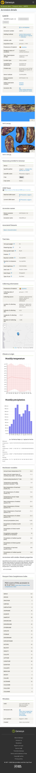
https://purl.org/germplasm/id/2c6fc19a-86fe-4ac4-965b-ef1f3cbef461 (25, 713)
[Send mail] (3, 190)
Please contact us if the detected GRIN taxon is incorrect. (18, 190)
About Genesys (18, 737)
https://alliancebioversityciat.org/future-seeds (25, 90)
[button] (18, 334)
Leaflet (15, 347)
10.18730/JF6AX (25, 27)
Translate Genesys (19, 751)
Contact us (19, 740)
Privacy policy (19, 759)
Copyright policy (18, 756)
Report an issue (18, 745)
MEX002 (21, 83)
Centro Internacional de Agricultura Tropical (25, 34)
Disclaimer (19, 743)
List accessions (7, 569)
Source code (18, 748)
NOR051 (21, 84)
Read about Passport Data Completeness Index (17, 585)
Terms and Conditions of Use (19, 753)
